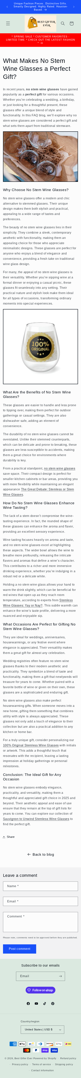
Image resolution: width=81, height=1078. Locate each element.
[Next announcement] (74, 7)
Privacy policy (20, 1064)
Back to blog (43, 854)
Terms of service (41, 1064)
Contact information (42, 1070)
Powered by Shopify (44, 1058)
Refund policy (68, 1058)
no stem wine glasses (59, 468)
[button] (8, 23)
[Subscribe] (60, 976)
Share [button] (11, 836)
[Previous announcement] (7, 7)
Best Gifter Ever (24, 1058)
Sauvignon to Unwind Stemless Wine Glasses (36, 818)
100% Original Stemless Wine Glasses (31, 745)
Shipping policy (64, 1064)
